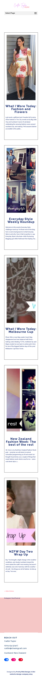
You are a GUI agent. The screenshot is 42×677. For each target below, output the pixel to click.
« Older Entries (9, 591)
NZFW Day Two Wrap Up (21, 553)
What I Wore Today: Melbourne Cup (21, 330)
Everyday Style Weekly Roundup (21, 220)
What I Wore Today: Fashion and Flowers (21, 109)
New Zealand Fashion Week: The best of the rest (21, 441)
